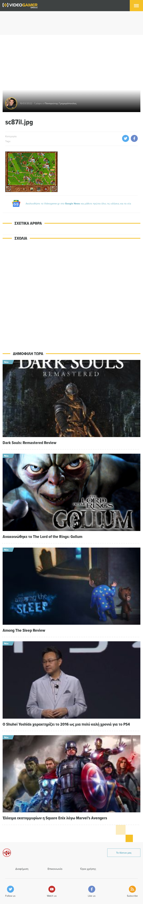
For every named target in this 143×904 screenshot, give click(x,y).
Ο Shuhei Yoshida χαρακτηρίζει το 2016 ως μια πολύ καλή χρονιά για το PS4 (66, 724)
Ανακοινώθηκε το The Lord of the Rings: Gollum (42, 536)
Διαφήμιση (21, 869)
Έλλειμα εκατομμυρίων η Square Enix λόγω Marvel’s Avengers (55, 818)
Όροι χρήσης (88, 869)
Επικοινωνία (55, 869)
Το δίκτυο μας (123, 852)
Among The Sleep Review (24, 630)
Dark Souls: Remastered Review (29, 443)
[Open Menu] (136, 5)
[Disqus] (71, 293)
